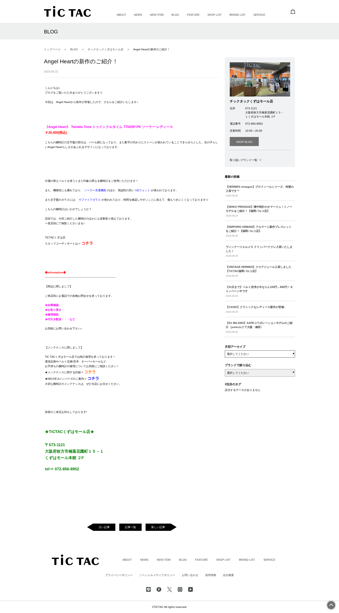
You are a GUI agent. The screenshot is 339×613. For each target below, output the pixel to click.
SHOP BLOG (244, 141)
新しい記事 (158, 527)
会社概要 (228, 575)
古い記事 (104, 527)
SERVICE (259, 14)
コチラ (87, 243)
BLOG (175, 14)
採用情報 (210, 575)
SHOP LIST (214, 14)
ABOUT (121, 14)
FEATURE (193, 14)
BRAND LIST (238, 14)
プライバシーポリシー (119, 575)
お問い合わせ (190, 575)
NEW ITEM (157, 14)
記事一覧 (130, 527)
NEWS (138, 14)
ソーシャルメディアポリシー (157, 575)
